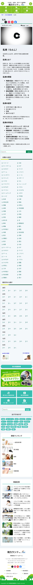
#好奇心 (21, 424)
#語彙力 (8, 429)
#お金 (3, 419)
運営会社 (26, 573)
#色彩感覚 (25, 427)
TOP (2, 15)
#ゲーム (4, 421)
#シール (16, 421)
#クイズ (28, 419)
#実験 (26, 424)
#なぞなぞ (27, 421)
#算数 (19, 427)
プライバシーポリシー (11, 573)
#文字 (7, 427)
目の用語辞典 (8, 15)
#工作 (3, 427)
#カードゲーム (9, 419)
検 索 (29, 152)
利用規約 (8, 570)
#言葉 (3, 429)
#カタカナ (22, 419)
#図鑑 (15, 424)
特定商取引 (25, 570)
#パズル (4, 424)
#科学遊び (13, 427)
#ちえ (21, 421)
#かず (16, 419)
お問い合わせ (9, 576)
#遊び (13, 429)
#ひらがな (9, 424)
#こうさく (9, 421)
